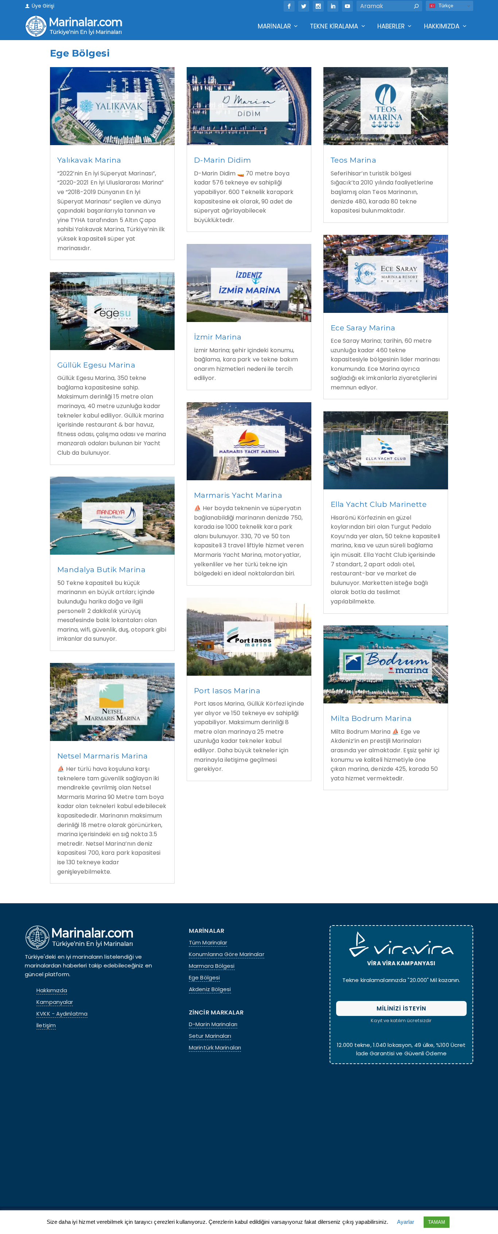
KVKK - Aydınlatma (61, 1013)
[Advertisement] (401, 1134)
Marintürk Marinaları (215, 1047)
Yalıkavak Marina (89, 160)
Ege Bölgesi (204, 977)
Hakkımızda (442, 27)
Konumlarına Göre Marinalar (226, 954)
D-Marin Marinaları (213, 1024)
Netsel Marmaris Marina (102, 756)
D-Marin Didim (222, 160)
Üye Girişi (42, 6)
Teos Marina (354, 160)
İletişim (46, 1025)
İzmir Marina (218, 337)
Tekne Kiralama (334, 27)
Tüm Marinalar (208, 942)
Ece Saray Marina (363, 327)
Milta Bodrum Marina (371, 718)
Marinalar (274, 27)
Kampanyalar (54, 1002)
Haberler (391, 27)
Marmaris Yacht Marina (238, 495)
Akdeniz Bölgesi (210, 989)
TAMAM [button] (437, 1222)
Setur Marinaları (210, 1036)
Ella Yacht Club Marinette (379, 504)
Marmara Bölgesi (212, 966)
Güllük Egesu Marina (96, 365)
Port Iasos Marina (227, 690)
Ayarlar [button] (406, 1222)
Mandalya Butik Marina (101, 569)
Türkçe (445, 5)
